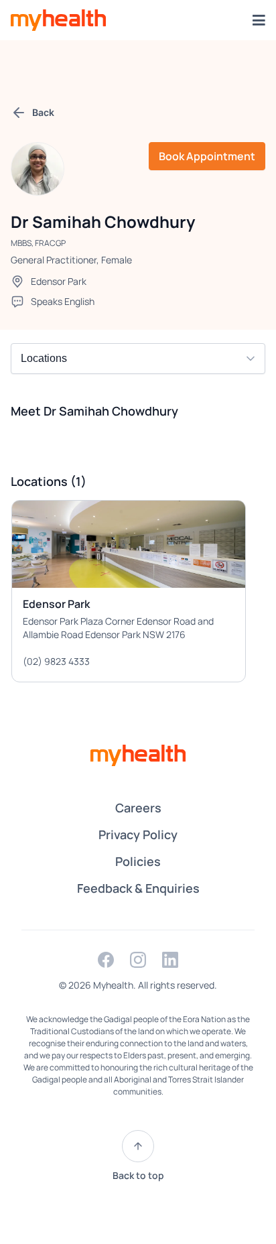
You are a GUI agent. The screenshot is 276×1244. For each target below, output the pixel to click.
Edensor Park (58, 281)
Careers (138, 808)
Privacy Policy (138, 834)
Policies (138, 861)
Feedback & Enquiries (138, 888)
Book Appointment (207, 156)
